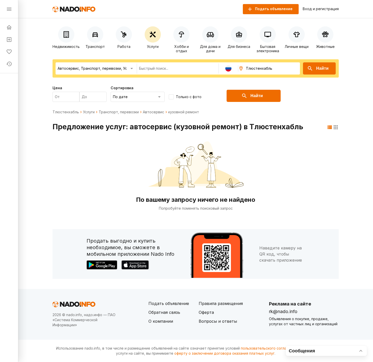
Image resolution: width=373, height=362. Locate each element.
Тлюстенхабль (66, 112)
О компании (160, 321)
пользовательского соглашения (269, 348)
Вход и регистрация (321, 9)
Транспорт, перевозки (119, 112)
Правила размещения (221, 303)
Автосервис (153, 112)
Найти (322, 68)
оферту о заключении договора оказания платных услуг (224, 353)
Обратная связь (164, 312)
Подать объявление (168, 303)
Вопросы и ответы (218, 321)
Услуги (89, 112)
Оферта (206, 312)
